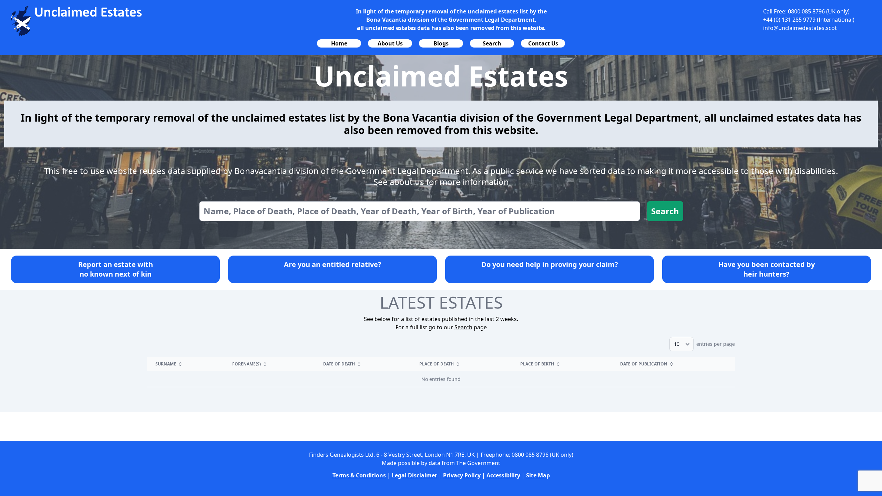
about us (407, 181)
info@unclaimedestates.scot (800, 28)
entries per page (715, 344)
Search (665, 211)
